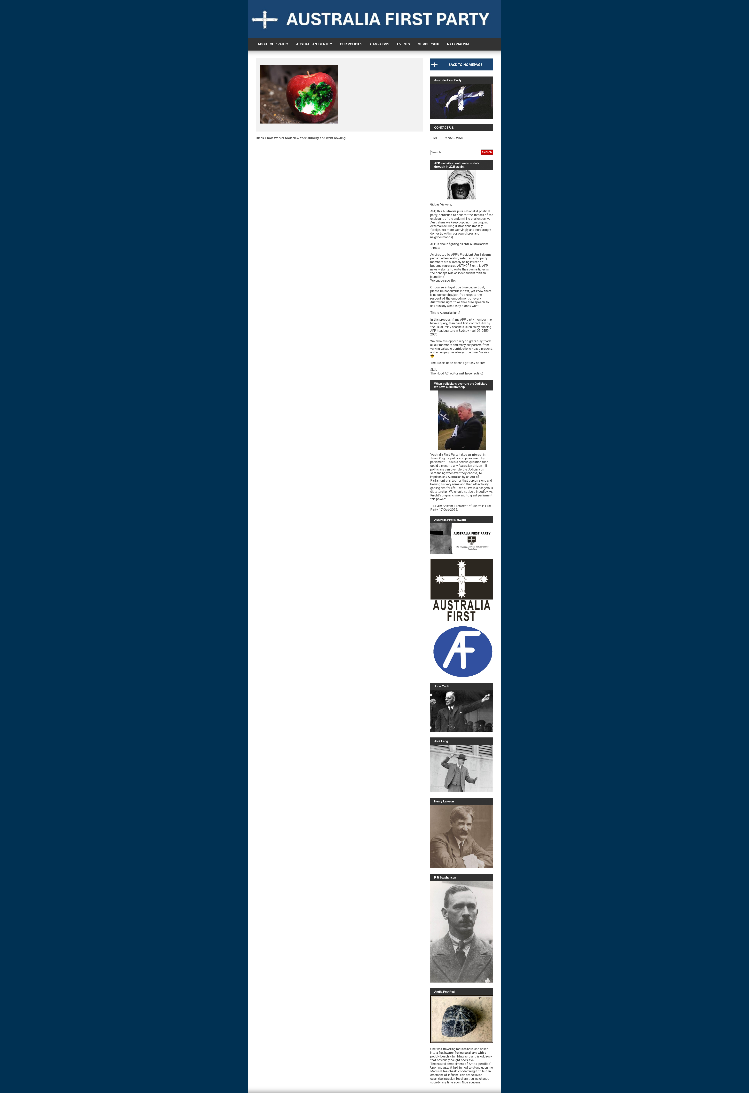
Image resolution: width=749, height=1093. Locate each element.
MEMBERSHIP (428, 44)
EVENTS (403, 44)
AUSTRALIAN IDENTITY (314, 44)
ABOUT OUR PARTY (273, 44)
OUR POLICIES (351, 44)
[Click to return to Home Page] (461, 69)
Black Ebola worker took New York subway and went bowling (301, 138)
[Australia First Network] (461, 538)
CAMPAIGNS (379, 44)
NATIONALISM (458, 44)
